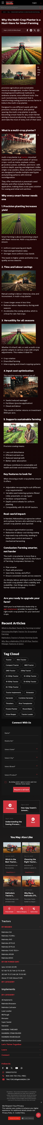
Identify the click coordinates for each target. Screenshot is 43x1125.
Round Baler (27, 709)
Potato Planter (11, 709)
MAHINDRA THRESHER (10, 1029)
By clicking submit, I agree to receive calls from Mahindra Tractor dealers (23, 783)
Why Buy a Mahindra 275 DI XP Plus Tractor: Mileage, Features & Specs (20, 642)
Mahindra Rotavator (9, 1003)
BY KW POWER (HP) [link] (10, 962)
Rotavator (30, 692)
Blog (8, 12)
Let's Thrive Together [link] (11, 1044)
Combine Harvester (26, 698)
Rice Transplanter (25, 703)
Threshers (9, 703)
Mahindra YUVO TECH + (10, 950)
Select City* (9, 758)
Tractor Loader (27, 714)
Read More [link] (10, 872)
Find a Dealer (9, 912)
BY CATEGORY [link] (8, 982)
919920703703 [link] (11, 1072)
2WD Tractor (10, 670)
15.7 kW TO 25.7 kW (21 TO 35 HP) (13, 970)
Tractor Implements (13, 692)
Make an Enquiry (21, 912)
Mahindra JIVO (7, 939)
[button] (27, 1118)
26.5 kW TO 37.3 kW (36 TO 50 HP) (14, 974)
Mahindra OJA (7, 932)
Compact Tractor (12, 665)
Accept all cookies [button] (14, 1118)
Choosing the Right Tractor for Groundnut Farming (19, 632)
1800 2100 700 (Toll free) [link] (16, 1076)
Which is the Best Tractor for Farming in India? (21, 628)
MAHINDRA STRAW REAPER (11, 1033)
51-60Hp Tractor (30, 681)
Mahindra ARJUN (8, 954)
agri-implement (10, 609)
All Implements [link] (7, 1000)
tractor (24, 157)
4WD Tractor (29, 665)
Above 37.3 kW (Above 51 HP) (12, 978)
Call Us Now (34, 912)
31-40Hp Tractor (30, 676)
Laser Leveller (7, 1011)
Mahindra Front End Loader (11, 1040)
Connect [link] (5, 1055)
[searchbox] (21, 7)
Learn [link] (4, 1049)
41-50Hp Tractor (12, 681)
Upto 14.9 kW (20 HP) (9, 967)
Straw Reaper (11, 714)
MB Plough (5, 1014)
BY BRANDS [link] (7, 927)
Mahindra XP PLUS (8, 943)
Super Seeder (6, 1022)
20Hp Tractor (26, 670)
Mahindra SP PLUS (8, 947)
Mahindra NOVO (7, 958)
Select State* (10, 749)
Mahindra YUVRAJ (8, 935)
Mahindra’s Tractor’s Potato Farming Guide (20, 637)
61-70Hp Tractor (12, 687)
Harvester (9, 698)
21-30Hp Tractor (12, 676)
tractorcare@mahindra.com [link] (18, 1079)
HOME (4, 12)
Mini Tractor (21, 659)
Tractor (8, 659)
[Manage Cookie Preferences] (38, 1115)
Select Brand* (10, 766)
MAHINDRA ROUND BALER (11, 1037)
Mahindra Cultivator (9, 1007)
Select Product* (11, 775)
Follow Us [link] (6, 1063)
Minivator (5, 1018)
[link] (9, 3)
